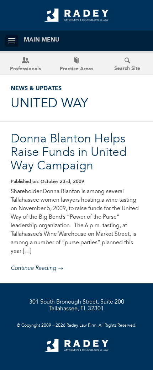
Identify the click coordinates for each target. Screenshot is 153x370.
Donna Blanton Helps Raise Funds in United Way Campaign (69, 152)
